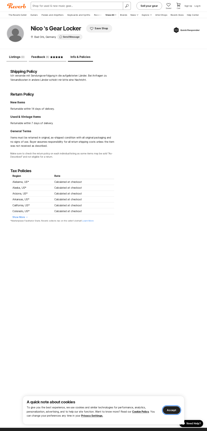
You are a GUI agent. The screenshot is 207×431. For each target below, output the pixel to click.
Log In (198, 6)
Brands (123, 15)
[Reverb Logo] (16, 6)
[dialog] (103, 410)
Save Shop (101, 28)
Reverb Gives (177, 15)
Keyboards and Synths (78, 15)
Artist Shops (161, 15)
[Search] (127, 6)
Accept (171, 410)
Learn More (87, 221)
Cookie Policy (140, 411)
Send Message (71, 36)
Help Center (193, 15)
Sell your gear (149, 5)
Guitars (34, 15)
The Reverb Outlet (17, 15)
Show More (18, 217)
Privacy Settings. (92, 415)
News (133, 15)
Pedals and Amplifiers (53, 15)
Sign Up (188, 6)
